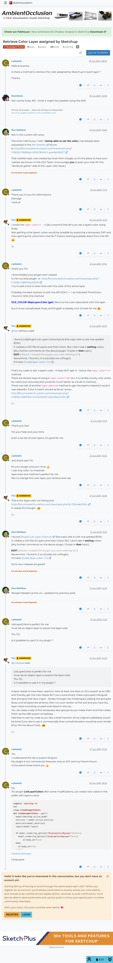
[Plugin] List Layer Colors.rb (36, 536)
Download (96, 31)
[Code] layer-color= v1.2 (37, 362)
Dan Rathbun (18, 130)
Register (12, 914)
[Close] (107, 876)
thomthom (17, 96)
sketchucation (22, 2)
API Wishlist (39, 144)
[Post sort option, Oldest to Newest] (80, 53)
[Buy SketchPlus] (56, 938)
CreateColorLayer (21, 853)
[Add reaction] (80, 85)
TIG (13, 220)
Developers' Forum (15, 47)
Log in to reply (98, 52)
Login (26, 914)
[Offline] (6, 97)
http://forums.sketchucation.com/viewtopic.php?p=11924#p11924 (49, 504)
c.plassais (16, 61)
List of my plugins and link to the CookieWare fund (33, 113)
